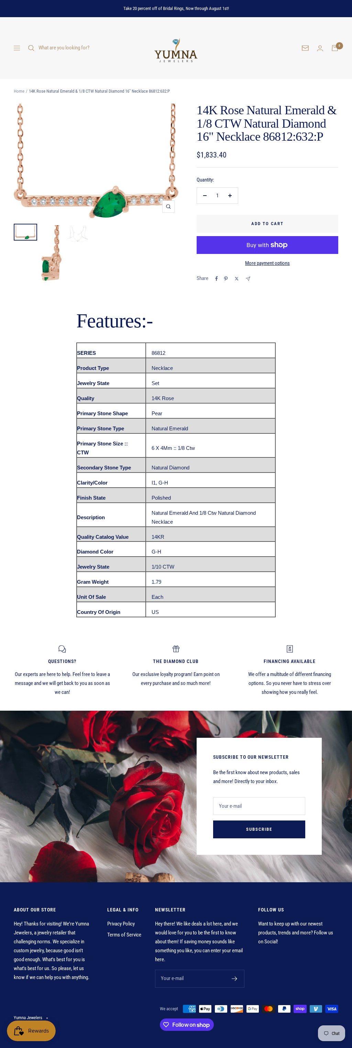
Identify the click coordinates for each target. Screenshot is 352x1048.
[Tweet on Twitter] (237, 278)
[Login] (320, 48)
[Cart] (334, 48)
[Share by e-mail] (248, 279)
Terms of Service (124, 935)
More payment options (267, 263)
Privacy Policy (121, 924)
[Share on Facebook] (216, 278)
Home (19, 91)
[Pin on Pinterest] (226, 278)
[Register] (235, 978)
